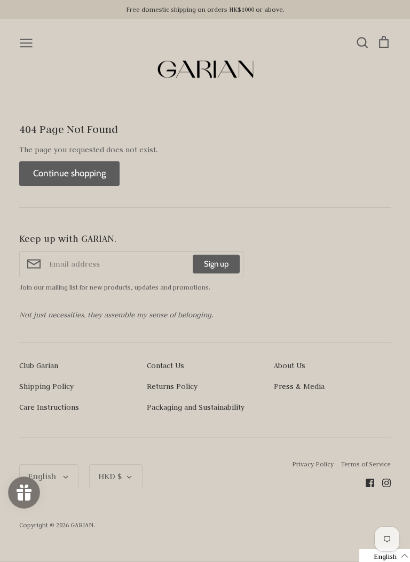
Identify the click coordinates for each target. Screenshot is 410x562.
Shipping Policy (46, 386)
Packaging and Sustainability (196, 407)
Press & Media (299, 386)
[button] (384, 555)
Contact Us (165, 365)
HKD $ (110, 476)
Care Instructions (49, 407)
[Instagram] (382, 482)
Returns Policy (172, 386)
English (43, 476)
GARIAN (81, 525)
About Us (289, 365)
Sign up (216, 264)
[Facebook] (366, 482)
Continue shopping (69, 173)
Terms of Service (366, 464)
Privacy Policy (313, 464)
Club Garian (38, 365)
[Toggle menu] (26, 42)
